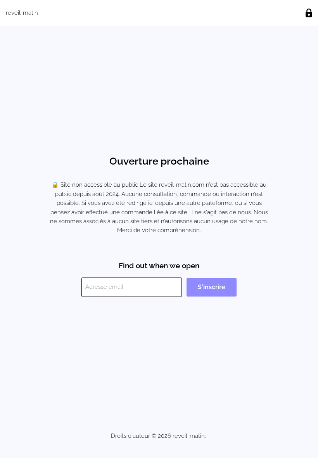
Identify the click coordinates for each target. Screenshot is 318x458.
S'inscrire (211, 287)
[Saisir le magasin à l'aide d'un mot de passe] (309, 13)
